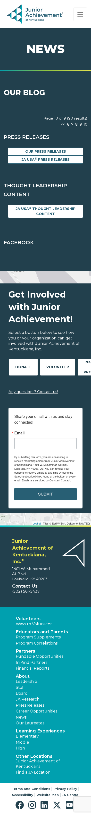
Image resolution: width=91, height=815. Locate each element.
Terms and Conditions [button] (31, 789)
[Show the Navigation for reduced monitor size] (80, 14)
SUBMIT (45, 494)
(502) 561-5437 (26, 591)
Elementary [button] (27, 736)
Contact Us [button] (25, 586)
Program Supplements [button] (38, 637)
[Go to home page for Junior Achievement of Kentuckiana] (35, 14)
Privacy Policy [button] (65, 789)
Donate (23, 367)
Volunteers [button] (28, 619)
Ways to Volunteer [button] (34, 624)
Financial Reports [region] (32, 668)
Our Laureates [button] (30, 723)
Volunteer (57, 367)
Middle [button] (22, 742)
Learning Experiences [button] (40, 731)
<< (63, 124)
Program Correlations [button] (37, 643)
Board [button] (22, 693)
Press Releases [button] (30, 705)
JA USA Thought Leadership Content (45, 211)
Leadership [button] (26, 681)
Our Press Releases (45, 151)
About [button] (23, 676)
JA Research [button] (28, 699)
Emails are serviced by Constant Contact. (46, 480)
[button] (20, 805)
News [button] (21, 717)
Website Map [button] (47, 795)
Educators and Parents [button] (42, 632)
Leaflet (37, 523)
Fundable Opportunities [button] (39, 656)
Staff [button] (20, 687)
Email (19, 433)
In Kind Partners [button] (31, 662)
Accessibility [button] (22, 795)
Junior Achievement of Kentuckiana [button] (38, 764)
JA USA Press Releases (46, 159)
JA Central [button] (70, 795)
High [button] (20, 748)
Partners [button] (25, 651)
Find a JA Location (33, 772)
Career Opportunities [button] (36, 711)
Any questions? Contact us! (33, 391)
